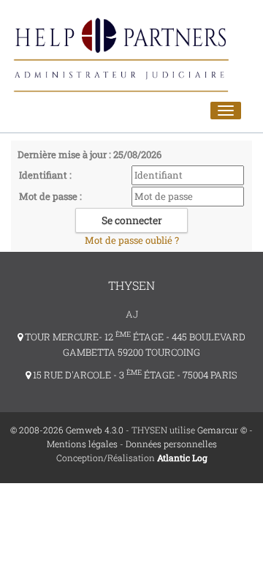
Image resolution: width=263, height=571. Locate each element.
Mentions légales (82, 443)
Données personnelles (171, 443)
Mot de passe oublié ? (132, 240)
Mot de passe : (50, 196)
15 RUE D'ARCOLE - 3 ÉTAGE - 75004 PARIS (134, 374)
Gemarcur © (222, 430)
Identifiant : (45, 175)
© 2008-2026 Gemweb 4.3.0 (66, 430)
